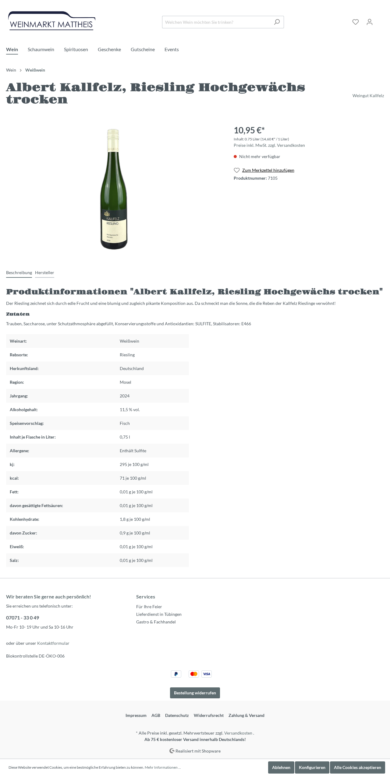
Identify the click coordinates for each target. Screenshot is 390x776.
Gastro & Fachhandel (156, 621)
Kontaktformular (53, 643)
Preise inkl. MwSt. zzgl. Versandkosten (269, 145)
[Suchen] (277, 22)
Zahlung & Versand (246, 715)
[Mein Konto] (370, 22)
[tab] (19, 272)
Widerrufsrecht (209, 715)
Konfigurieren (312, 767)
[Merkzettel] (356, 22)
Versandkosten (238, 732)
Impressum (136, 715)
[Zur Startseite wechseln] (52, 20)
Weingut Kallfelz (368, 95)
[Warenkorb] (380, 19)
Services (145, 596)
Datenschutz (177, 715)
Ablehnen (281, 767)
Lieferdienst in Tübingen (159, 614)
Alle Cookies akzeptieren (357, 767)
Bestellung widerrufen (195, 692)
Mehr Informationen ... (163, 767)
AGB (155, 715)
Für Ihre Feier (149, 606)
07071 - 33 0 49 (22, 617)
